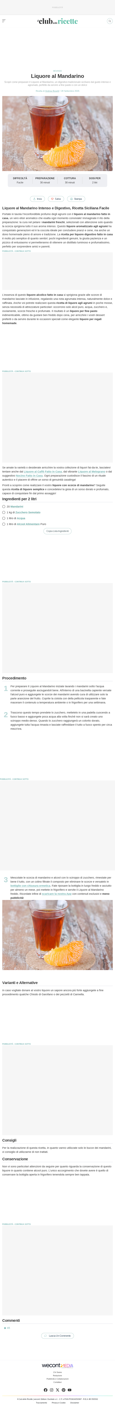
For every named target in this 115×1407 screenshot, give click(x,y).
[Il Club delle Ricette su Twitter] (57, 1390)
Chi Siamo (57, 1372)
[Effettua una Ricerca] (110, 21)
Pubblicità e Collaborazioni (58, 1379)
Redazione (57, 1376)
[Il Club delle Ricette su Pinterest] (63, 1390)
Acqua (21, 518)
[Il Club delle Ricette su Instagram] (51, 1390)
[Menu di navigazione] (4, 21)
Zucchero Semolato (27, 512)
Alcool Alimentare (28, 524)
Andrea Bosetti (52, 91)
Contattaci (57, 1382)
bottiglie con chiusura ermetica (30, 885)
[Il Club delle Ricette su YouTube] (69, 1390)
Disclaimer (74, 1403)
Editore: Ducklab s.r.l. (49, 1399)
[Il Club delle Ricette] (57, 21)
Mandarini (16, 506)
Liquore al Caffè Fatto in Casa (43, 471)
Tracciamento (41, 1403)
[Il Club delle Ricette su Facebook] (45, 1390)
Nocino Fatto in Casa (29, 475)
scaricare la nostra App (57, 893)
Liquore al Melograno (91, 471)
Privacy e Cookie (59, 1403)
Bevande (57, 71)
